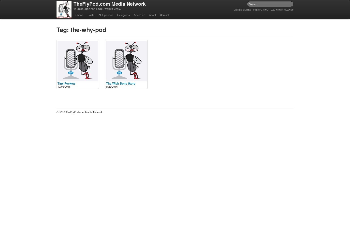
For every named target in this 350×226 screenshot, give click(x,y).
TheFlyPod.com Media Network (110, 3)
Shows (79, 15)
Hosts (91, 15)
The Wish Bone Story (120, 83)
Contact (164, 15)
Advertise (139, 15)
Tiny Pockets (67, 83)
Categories (123, 15)
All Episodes (105, 15)
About (152, 15)
